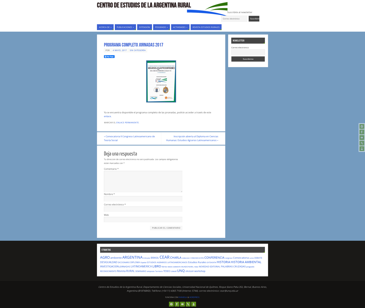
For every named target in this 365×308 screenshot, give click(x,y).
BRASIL (155, 257)
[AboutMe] (361, 148)
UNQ (181, 270)
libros (164, 266)
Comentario (111, 168)
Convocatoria (241, 257)
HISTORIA (223, 262)
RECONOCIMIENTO (108, 271)
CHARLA (175, 258)
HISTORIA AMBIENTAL (246, 262)
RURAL (130, 271)
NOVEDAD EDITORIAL (209, 266)
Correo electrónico (115, 204)
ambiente (116, 257)
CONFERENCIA (214, 258)
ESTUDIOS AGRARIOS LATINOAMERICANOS (167, 262)
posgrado (250, 266)
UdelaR (174, 271)
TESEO (166, 271)
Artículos (146, 258)
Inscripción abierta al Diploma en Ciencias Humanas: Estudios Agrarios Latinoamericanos (192, 138)
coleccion (186, 258)
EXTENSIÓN (211, 262)
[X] (361, 143)
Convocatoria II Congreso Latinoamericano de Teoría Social (129, 138)
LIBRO (156, 266)
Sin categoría (138, 50)
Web (106, 214)
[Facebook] (361, 132)
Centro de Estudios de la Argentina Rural (144, 5)
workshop (199, 271)
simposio (151, 271)
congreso (228, 258)
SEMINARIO (140, 271)
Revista (121, 271)
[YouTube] (361, 137)
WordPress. (194, 297)
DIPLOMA (135, 262)
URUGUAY (189, 271)
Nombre (109, 194)
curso (251, 258)
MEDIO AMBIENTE (174, 267)
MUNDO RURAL (187, 267)
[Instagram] (361, 126)
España (143, 262)
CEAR (165, 257)
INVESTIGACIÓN (109, 266)
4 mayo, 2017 (120, 50)
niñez (196, 267)
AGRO (105, 257)
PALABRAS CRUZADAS (233, 266)
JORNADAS (124, 266)
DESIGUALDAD (108, 262)
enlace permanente (127, 122)
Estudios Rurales (197, 262)
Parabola (183, 297)
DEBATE (258, 257)
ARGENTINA (132, 257)
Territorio (159, 271)
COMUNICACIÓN (197, 258)
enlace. (107, 116)
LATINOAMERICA (141, 266)
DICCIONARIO (124, 262)
